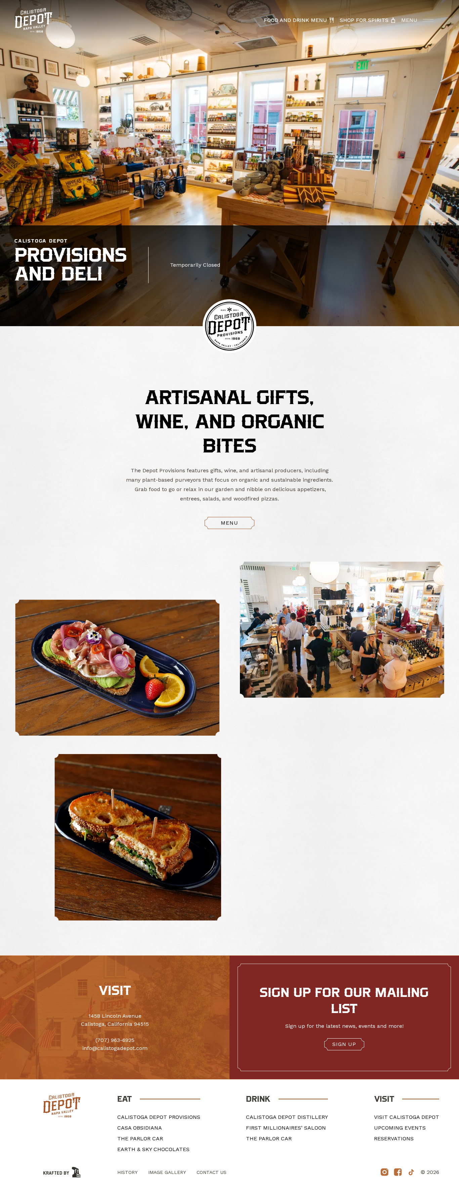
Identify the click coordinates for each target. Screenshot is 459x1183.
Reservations (394, 1138)
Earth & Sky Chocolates (153, 1149)
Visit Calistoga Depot (406, 1117)
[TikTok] (411, 1172)
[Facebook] (398, 1172)
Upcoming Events (400, 1128)
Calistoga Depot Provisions (158, 1117)
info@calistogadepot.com (115, 1048)
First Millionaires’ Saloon (286, 1128)
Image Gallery (167, 1172)
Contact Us (211, 1172)
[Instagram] (384, 1172)
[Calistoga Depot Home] (33, 20)
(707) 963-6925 (114, 1040)
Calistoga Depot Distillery (287, 1117)
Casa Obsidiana (139, 1128)
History (127, 1172)
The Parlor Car (140, 1138)
